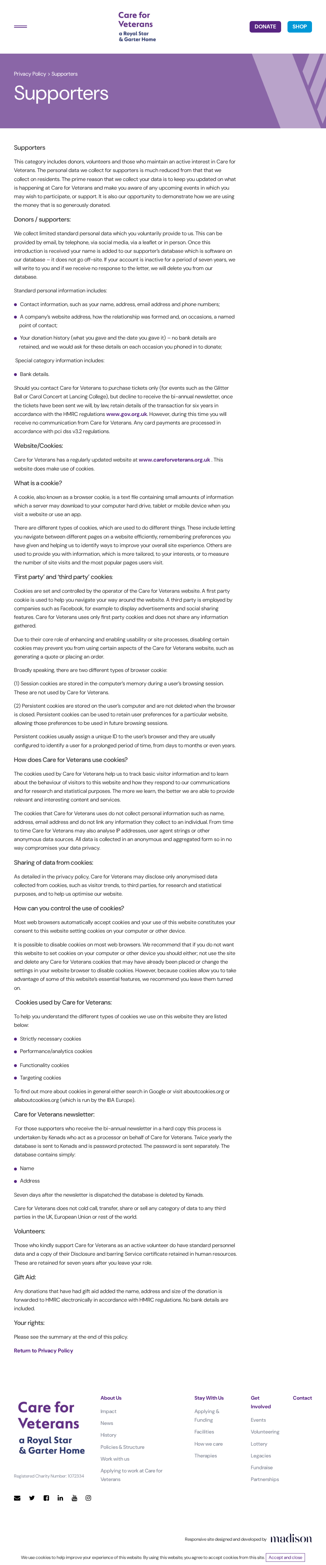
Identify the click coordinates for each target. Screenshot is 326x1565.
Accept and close (285, 1557)
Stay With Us (209, 1398)
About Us (111, 1398)
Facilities (204, 1431)
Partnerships (265, 1479)
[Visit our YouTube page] (74, 1498)
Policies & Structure (123, 1447)
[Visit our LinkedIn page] (60, 1498)
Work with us (115, 1459)
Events (258, 1420)
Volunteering (265, 1431)
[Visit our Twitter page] (32, 1498)
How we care (209, 1444)
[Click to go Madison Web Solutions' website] (291, 1538)
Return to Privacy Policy (43, 1350)
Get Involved (261, 1402)
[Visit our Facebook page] (46, 1498)
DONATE (265, 26)
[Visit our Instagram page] (88, 1498)
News (107, 1423)
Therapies (206, 1455)
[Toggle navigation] (20, 27)
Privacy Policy (30, 73)
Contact (302, 1398)
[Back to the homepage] (137, 26)
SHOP (300, 26)
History (109, 1435)
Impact (109, 1411)
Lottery (259, 1444)
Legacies (261, 1455)
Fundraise (262, 1467)
